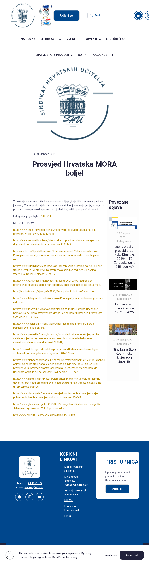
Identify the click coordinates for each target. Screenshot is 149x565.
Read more (111, 555)
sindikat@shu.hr (34, 487)
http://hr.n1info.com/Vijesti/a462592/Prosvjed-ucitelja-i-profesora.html (54, 291)
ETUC (67, 516)
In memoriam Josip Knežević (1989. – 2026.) (125, 308)
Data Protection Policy (64, 557)
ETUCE (68, 500)
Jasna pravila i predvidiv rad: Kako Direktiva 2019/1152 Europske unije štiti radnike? (124, 257)
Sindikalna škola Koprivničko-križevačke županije (124, 355)
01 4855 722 (35, 483)
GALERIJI (46, 216)
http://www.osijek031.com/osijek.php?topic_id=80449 (44, 415)
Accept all (132, 555)
